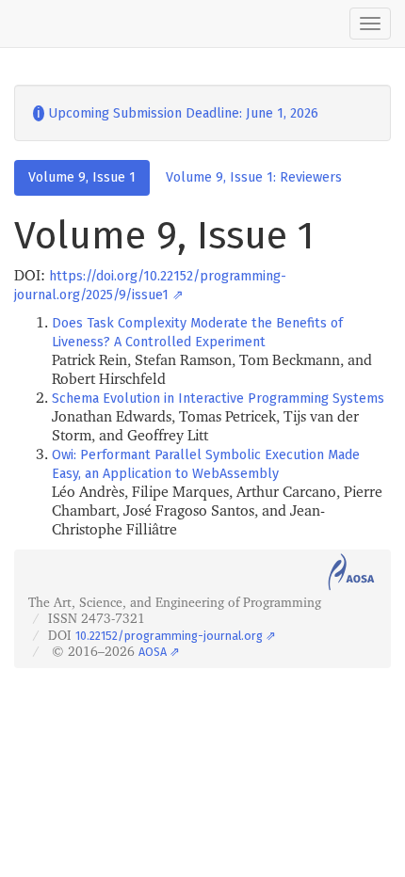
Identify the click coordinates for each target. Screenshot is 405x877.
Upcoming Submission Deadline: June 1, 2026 (175, 113)
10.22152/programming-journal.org (169, 636)
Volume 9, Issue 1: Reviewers (254, 177)
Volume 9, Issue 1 (82, 177)
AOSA (152, 652)
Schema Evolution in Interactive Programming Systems (218, 399)
